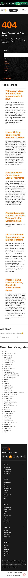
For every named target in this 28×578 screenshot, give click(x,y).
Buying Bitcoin (7, 469)
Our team (6, 545)
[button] (14, 464)
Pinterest (6, 68)
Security (6, 419)
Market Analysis (8, 394)
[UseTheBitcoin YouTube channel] (10, 456)
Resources (7, 415)
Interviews (7, 391)
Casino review (7, 515)
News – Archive (8, 406)
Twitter (5, 61)
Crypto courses (7, 532)
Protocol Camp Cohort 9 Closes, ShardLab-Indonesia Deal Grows (14, 285)
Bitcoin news (7, 467)
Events (5, 511)
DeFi (5, 381)
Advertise (6, 551)
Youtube (6, 73)
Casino (6, 366)
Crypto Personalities (10, 376)
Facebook (6, 63)
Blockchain (7, 364)
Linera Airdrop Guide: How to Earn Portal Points (14, 135)
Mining (6, 400)
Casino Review (8, 368)
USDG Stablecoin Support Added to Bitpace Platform (14, 237)
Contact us (6, 553)
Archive (6, 357)
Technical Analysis (9, 422)
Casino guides (7, 488)
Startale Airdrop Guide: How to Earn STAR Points (14, 175)
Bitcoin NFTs (7, 362)
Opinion (6, 409)
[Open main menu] (24, 10)
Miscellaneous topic (9, 402)
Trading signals (7, 509)
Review (5, 513)
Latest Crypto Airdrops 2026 (12, 392)
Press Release (8, 411)
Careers (5, 547)
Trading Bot (6, 521)
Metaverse (7, 398)
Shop (5, 555)
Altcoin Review (8, 353)
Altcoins (6, 355)
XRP (5, 432)
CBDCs (6, 370)
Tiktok (5, 70)
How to (5, 484)
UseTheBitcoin (7, 78)
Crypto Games (8, 372)
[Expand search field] (20, 11)
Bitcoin (6, 359)
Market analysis (7, 507)
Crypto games (7, 494)
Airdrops (6, 486)
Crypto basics (7, 482)
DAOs (5, 379)
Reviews (6, 417)
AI (4, 351)
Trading (6, 424)
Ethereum (6, 385)
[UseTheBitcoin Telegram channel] (6, 456)
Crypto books (7, 534)
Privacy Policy (9, 572)
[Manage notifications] (24, 574)
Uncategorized (8, 426)
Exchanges (7, 387)
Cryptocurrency (8, 377)
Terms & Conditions (17, 572)
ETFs (5, 383)
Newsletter (6, 549)
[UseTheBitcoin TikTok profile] (24, 456)
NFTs (5, 407)
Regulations (7, 413)
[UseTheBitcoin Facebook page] (3, 456)
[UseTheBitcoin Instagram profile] (17, 456)
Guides (6, 389)
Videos (6, 428)
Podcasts (6, 530)
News (5, 404)
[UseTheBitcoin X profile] (14, 456)
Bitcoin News (7, 361)
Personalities (7, 536)
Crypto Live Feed (9, 374)
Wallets (6, 430)
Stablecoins (7, 421)
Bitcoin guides (7, 471)
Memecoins (7, 396)
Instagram (6, 65)
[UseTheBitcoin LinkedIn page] (21, 456)
